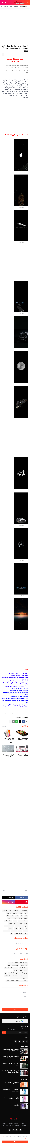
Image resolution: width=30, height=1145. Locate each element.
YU (8, 931)
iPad (15, 923)
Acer (5, 931)
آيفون (11, 6)
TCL (26, 928)
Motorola (9, 913)
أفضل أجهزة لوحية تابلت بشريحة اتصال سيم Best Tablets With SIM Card (8, 740)
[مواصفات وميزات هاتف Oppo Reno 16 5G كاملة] (24, 1099)
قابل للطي (14, 975)
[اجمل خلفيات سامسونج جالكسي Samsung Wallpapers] (8, 748)
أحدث (26, 890)
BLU (10, 921)
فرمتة (16, 963)
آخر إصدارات (7, 975)
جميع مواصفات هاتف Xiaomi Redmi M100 (11, 1064)
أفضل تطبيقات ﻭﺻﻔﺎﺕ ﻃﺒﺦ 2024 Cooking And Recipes (22, 739)
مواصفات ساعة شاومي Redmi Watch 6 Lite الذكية (11, 1050)
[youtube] (19, 1041)
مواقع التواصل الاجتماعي (21, 973)
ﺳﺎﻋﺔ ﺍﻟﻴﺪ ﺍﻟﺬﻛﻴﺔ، (23, 968)
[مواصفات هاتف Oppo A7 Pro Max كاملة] (24, 1084)
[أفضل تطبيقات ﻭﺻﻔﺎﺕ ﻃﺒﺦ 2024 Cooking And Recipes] (22, 733)
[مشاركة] (3, 54)
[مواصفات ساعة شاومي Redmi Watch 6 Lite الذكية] (24, 1051)
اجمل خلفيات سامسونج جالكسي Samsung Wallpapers (8, 755)
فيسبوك (21, 975)
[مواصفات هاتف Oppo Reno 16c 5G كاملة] (24, 1106)
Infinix (26, 916)
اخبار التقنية (11, 973)
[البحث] (2, 2)
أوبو (1, 6)
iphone (20, 921)
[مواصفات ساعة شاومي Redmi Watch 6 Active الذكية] (24, 1058)
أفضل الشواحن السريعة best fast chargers (22, 754)
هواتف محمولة (23, 963)
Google (20, 923)
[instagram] (15, 1041)
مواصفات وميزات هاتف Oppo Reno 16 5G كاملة (11, 1097)
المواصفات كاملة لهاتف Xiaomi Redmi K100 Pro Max (10, 1071)
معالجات (18, 978)
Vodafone (14, 931)
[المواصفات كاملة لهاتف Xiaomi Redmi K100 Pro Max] (24, 1073)
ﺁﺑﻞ (5, 973)
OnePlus (10, 918)
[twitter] (23, 1041)
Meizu (15, 921)
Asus (20, 918)
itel (11, 934)
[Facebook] (23, 721)
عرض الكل (4, 726)
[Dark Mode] (5, 2)
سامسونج (16, 6)
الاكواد (15, 970)
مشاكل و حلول (23, 965)
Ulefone (22, 928)
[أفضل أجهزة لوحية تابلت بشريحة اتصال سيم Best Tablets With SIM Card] (8, 733)
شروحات (16, 968)
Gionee (11, 926)
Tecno (8, 916)
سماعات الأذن (24, 981)
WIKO (10, 923)
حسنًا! (15, 1142)
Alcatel (25, 921)
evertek (10, 928)
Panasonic (18, 926)
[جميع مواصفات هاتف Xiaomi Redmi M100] (24, 1066)
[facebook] (27, 1041)
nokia (17, 916)
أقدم (4, 890)
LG (13, 916)
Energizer (25, 926)
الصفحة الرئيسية (24, 43)
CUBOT (25, 934)
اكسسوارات (24, 978)
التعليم (17, 981)
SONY (15, 918)
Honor (20, 913)
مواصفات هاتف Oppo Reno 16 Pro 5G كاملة (11, 1090)
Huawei (5, 911)
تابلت (9, 965)
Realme (15, 913)
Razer (19, 931)
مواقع (12, 978)
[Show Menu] (28, 2)
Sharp (16, 928)
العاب (26, 975)
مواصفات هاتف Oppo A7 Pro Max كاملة (11, 1083)
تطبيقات (11, 963)
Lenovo (25, 918)
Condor (25, 923)
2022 (18, 43)
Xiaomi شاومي (23, 911)
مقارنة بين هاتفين (23, 970)
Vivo (10, 911)
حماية (12, 981)
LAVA (6, 926)
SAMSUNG (15, 911)
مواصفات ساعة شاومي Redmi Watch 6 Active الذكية (11, 1057)
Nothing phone (18, 934)
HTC (6, 921)
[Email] (13, 721)
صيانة (7, 981)
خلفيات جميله (18, 717)
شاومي (6, 6)
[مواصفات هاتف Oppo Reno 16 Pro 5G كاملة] (24, 1092)
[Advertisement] (15, 25)
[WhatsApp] (16, 721)
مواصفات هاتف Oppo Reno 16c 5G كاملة (10, 1104)
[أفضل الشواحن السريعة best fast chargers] (22, 748)
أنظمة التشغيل (8, 968)
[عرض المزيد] (10, 721)
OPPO (26, 913)
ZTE (21, 916)
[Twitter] (20, 721)
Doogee (25, 931)
